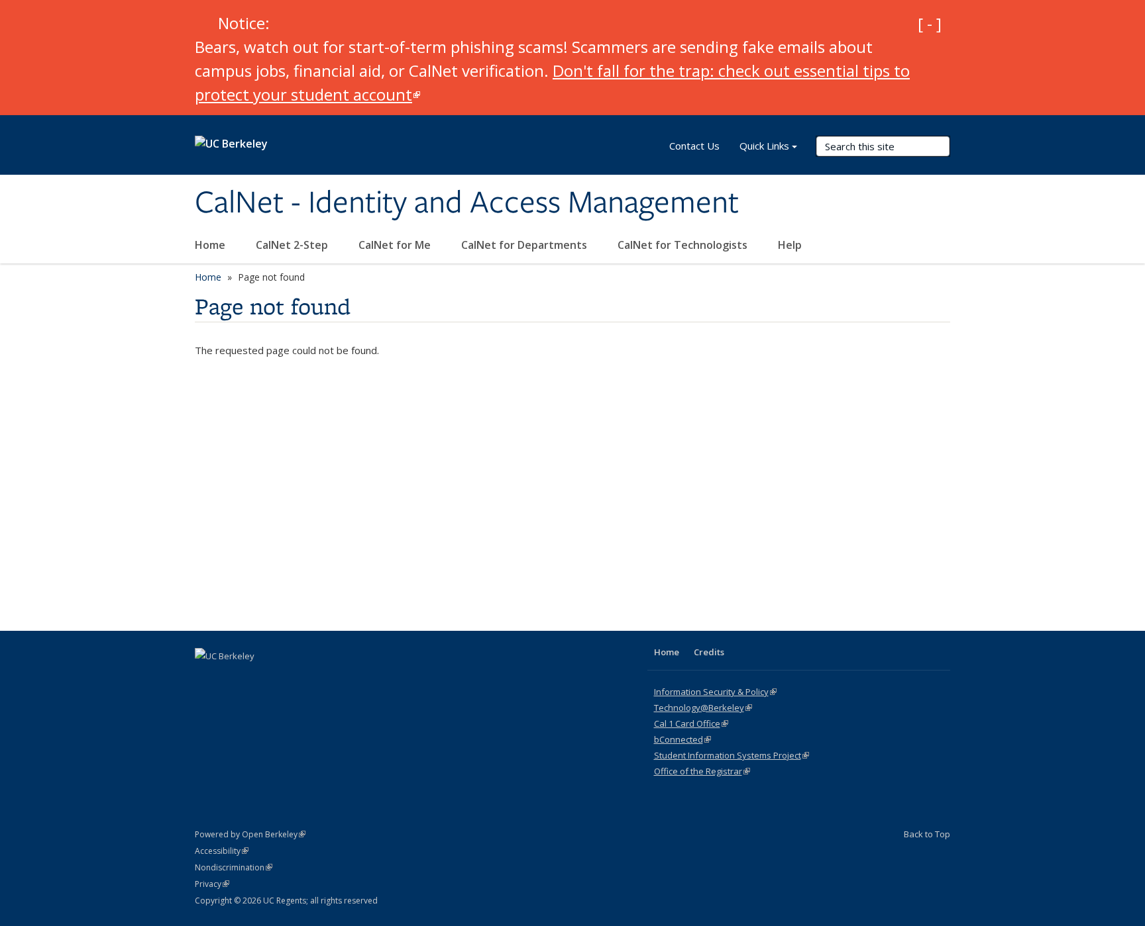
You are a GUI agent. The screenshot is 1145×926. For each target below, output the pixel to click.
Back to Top (927, 834)
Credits (709, 652)
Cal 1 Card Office (691, 723)
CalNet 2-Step (293, 245)
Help (790, 245)
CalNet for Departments (525, 245)
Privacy (212, 884)
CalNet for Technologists (684, 245)
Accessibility (221, 851)
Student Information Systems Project (731, 755)
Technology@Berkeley (703, 708)
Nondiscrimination (233, 867)
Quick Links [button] (764, 145)
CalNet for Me (395, 245)
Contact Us (694, 145)
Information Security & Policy (715, 692)
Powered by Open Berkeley (250, 834)
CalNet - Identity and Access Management (467, 203)
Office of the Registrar (702, 771)
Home (211, 245)
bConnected (682, 739)
